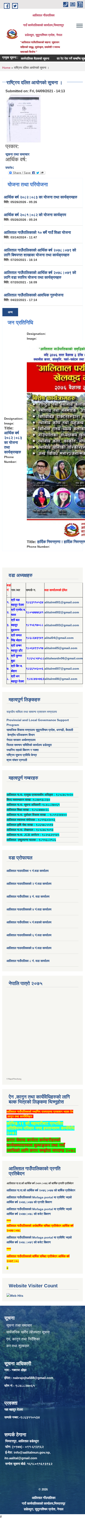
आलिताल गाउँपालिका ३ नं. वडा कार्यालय (28, 896)
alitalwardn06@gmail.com (63, 658)
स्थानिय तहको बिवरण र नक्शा (23, 750)
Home (6, 67)
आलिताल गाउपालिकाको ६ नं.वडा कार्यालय (29, 935)
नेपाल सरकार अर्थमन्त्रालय (21, 740)
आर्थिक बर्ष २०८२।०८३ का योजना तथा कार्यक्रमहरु (40, 197)
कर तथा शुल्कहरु (17, 1346)
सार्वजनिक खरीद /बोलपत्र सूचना (28, 1332)
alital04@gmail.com (58, 638)
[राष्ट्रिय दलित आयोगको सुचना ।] (24, 118)
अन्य (10, 312)
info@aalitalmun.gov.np (32, 1452)
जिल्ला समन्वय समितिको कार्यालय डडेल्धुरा (29, 745)
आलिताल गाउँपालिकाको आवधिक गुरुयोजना (33, 295)
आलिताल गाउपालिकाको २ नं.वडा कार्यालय (29, 883)
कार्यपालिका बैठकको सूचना (27, 58)
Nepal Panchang (14, 1079)
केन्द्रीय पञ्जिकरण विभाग (21, 735)
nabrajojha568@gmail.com (33, 1378)
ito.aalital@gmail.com (20, 1458)
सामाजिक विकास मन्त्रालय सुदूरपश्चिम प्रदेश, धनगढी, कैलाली (40, 730)
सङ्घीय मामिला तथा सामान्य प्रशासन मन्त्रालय (32, 711)
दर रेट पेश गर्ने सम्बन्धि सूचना (64, 58)
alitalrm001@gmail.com (61, 602)
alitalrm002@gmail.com (61, 612)
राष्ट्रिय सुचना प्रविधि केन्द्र (22, 755)
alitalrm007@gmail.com (61, 668)
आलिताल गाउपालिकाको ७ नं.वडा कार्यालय (29, 948)
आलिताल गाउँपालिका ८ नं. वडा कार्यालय (28, 961)
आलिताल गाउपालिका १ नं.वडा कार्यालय (28, 870)
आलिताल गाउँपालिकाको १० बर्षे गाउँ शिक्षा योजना (37, 232)
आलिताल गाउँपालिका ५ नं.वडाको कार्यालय (29, 922)
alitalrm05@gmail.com (60, 648)
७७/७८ (9, 167)
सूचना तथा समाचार (17, 154)
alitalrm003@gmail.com (61, 625)
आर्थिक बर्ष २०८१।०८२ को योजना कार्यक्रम (35, 215)
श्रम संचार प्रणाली (17, 760)
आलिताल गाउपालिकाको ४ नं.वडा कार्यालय (29, 909)
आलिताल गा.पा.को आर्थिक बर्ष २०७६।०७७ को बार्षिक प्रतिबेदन (41, 1190)
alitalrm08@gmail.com (60, 679)
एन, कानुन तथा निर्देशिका (23, 1339)
